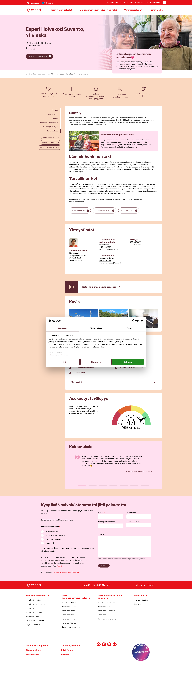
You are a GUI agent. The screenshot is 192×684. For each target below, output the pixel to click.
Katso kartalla (34, 45)
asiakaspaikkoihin (51, 532)
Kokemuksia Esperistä (37, 646)
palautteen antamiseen (53, 539)
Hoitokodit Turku (68, 619)
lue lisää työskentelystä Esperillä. (66, 572)
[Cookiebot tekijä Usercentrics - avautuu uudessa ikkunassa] (134, 320)
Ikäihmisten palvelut (41, 74)
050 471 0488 (105, 261)
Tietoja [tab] (129, 328)
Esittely (55, 110)
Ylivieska (54, 74)
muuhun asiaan (50, 543)
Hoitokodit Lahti (104, 607)
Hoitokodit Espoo (69, 607)
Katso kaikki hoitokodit (71, 627)
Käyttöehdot (67, 650)
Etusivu (29, 74)
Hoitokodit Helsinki (69, 603)
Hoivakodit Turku (32, 617)
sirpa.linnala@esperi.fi (108, 250)
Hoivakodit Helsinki (33, 600)
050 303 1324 (135, 245)
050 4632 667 (105, 247)
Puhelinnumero (132, 522)
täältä (59, 566)
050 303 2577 (135, 242)
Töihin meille (140, 596)
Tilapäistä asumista (102, 211)
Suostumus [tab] (62, 328)
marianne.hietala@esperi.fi (110, 263)
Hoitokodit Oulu (68, 615)
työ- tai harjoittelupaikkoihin (55, 535)
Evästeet (65, 655)
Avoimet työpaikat (141, 600)
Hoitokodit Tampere (70, 623)
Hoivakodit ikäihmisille (37, 596)
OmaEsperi (35, 3)
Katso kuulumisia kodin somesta (99, 287)
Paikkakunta (131, 513)
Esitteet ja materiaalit (49, 123)
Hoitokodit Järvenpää (106, 603)
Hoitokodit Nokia (68, 611)
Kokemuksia (52, 131)
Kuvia (55, 119)
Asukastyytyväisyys (50, 127)
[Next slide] (156, 318)
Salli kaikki (128, 362)
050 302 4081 (75, 258)
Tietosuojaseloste (70, 646)
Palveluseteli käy (126, 211)
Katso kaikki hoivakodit (35, 621)
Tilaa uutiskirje (33, 650)
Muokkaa (94, 362)
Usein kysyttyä (112, 3)
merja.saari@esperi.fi (77, 260)
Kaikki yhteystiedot (144, 585)
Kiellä (64, 362)
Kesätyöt (137, 604)
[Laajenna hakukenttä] (164, 2)
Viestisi (101, 534)
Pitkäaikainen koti (78, 211)
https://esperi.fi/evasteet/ (59, 355)
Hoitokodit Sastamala (106, 611)
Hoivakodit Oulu (32, 608)
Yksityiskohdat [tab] (96, 328)
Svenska (49, 3)
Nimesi (101, 513)
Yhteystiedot (155, 3)
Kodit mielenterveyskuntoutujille (76, 597)
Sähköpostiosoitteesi (107, 522)
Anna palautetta (126, 3)
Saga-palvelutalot (33, 625)
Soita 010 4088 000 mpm (96, 585)
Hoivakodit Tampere (34, 613)
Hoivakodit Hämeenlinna (35, 604)
